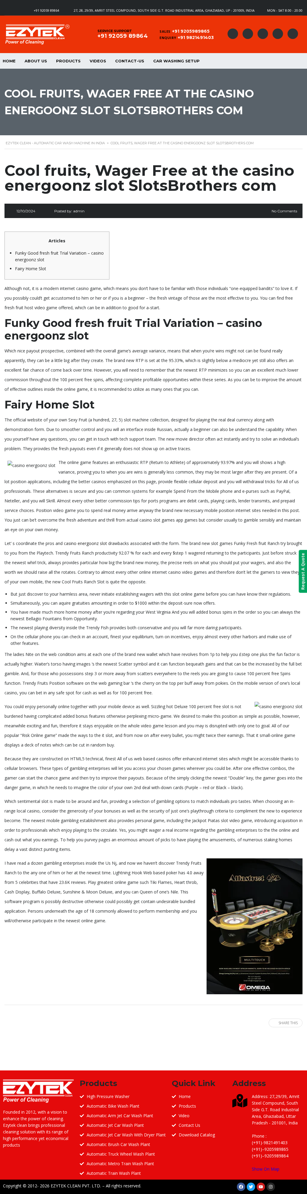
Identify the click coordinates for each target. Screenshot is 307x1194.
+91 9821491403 (196, 37)
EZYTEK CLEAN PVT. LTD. (76, 1186)
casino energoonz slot (85, 543)
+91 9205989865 (191, 31)
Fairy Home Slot (30, 268)
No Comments (284, 211)
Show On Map (265, 1169)
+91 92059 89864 (46, 10)
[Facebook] (241, 1187)
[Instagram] (271, 1187)
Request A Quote (303, 571)
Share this (288, 1022)
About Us (36, 60)
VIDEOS (98, 60)
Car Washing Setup (176, 60)
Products (68, 60)
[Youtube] (261, 1187)
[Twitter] (251, 1187)
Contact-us (129, 60)
